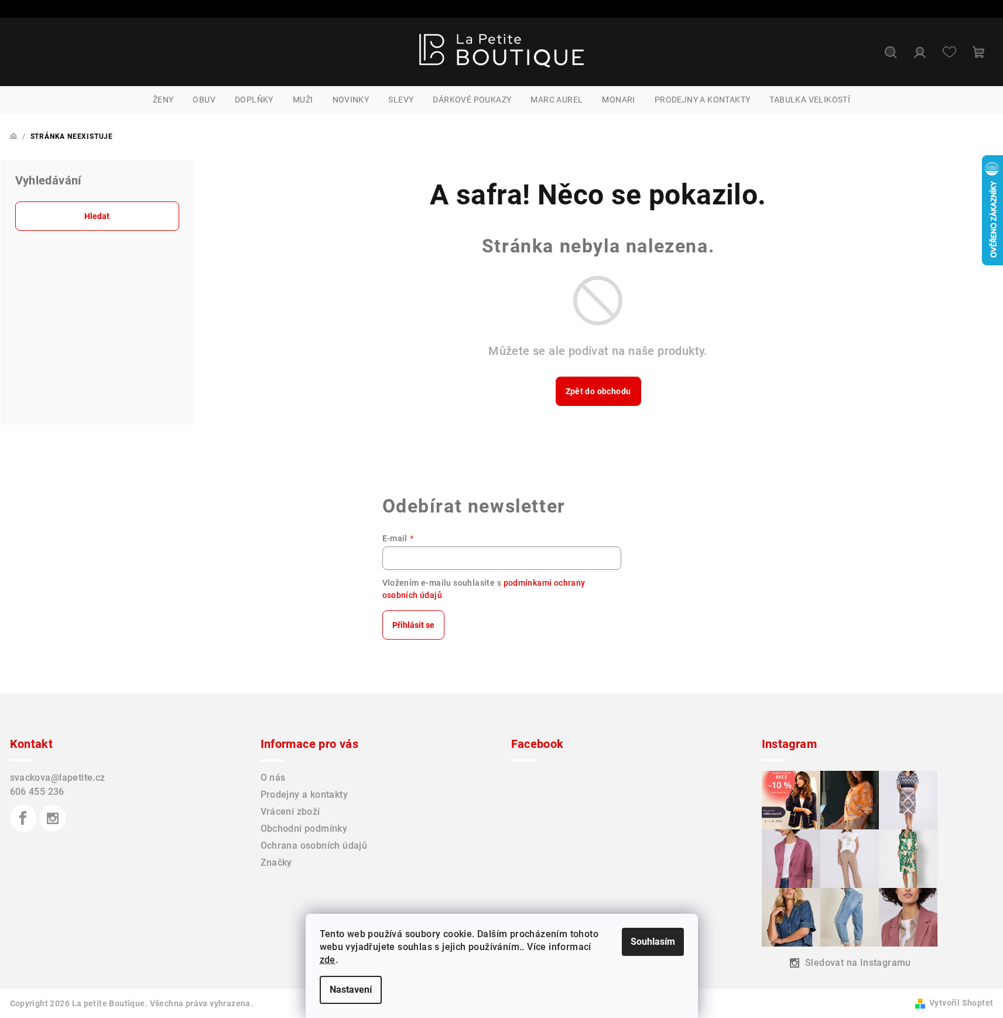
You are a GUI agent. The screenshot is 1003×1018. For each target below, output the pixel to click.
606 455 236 (37, 791)
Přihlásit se (413, 625)
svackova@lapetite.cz (57, 777)
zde (328, 959)
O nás (273, 777)
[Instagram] (52, 818)
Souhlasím (653, 941)
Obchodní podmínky (304, 828)
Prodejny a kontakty (304, 794)
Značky (276, 862)
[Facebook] (23, 818)
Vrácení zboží (290, 811)
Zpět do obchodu (598, 391)
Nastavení (351, 989)
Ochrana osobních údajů (314, 845)
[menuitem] (163, 99)
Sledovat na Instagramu (858, 962)
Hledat (96, 216)
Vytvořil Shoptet (961, 1002)
